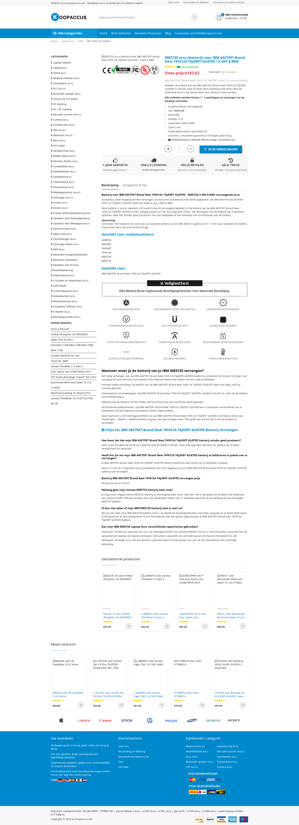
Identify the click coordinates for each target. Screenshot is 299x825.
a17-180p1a (57, 814)
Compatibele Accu (63, 166)
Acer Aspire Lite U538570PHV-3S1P (71, 371)
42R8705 (106, 240)
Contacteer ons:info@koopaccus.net (198, 33)
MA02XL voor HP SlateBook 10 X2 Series (68, 694)
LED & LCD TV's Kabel (65, 99)
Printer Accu (60, 202)
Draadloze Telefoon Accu (67, 306)
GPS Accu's (59, 130)
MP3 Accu (59, 249)
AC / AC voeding (62, 109)
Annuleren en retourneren (133, 756)
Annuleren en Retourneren (228, 2)
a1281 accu (164, 811)
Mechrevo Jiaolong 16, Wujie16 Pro (71, 393)
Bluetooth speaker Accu (67, 93)
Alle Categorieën (70, 33)
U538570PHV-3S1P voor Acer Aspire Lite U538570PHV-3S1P (192, 615)
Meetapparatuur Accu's (66, 192)
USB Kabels (59, 285)
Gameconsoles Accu (64, 228)
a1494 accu (209, 811)
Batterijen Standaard (65, 259)
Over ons (123, 746)
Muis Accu (59, 140)
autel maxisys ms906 (231, 811)
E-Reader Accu (61, 311)
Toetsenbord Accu (63, 182)
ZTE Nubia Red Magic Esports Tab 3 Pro (73, 377)
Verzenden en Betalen (196, 2)
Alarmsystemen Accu (65, 301)
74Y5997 (106, 248)
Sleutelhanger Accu (64, 239)
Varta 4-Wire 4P (60, 329)
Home (103, 33)
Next (157, 54)
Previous (104, 54)
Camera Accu (61, 119)
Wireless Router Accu (65, 161)
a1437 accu (149, 811)
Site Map (123, 767)
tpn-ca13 (179, 811)
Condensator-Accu (64, 124)
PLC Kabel (59, 145)
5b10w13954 (90, 811)
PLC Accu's (59, 88)
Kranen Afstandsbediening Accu (72, 213)
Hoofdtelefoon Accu (64, 171)
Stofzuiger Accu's (63, 197)
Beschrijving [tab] (110, 185)
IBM (80, 41)
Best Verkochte (121, 33)
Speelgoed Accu (62, 176)
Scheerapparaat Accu (65, 291)
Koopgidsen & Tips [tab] (135, 185)
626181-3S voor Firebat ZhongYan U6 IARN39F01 (117, 615)
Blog (168, 33)
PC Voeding (59, 104)
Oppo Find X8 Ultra (62, 339)
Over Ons (173, 2)
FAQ (120, 761)
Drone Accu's (60, 207)
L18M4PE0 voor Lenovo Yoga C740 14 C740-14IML (148, 694)
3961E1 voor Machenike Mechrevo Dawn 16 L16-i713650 (231, 615)
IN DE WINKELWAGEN (223, 149)
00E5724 (106, 256)
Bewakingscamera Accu (66, 316)
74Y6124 (106, 252)
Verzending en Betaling (131, 751)
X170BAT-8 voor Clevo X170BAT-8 (186, 694)
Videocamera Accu (64, 275)
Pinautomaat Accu (63, 187)
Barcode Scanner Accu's (67, 114)
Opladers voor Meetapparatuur (71, 223)
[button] (231, 16)
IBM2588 (179, 110)
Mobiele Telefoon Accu (66, 78)
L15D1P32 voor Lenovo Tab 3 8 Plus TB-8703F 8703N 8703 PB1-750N (108, 694)
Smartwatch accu (63, 83)
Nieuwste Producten (148, 33)
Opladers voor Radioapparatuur (71, 218)
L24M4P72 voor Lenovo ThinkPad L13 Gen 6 (154, 615)
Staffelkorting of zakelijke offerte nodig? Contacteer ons (203, 139)
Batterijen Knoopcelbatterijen (70, 254)
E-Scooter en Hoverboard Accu (70, 280)
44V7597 (106, 244)
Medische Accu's (63, 135)
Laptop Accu (68, 41)
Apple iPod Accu (62, 233)
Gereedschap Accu (64, 150)
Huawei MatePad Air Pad (65, 355)
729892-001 (107, 811)
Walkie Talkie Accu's (64, 156)
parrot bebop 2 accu (128, 811)
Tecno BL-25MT (60, 361)
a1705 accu (193, 811)
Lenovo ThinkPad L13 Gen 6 (67, 366)
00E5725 (106, 260)
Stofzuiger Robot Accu (66, 244)
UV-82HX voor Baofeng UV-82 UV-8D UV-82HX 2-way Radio (230, 694)
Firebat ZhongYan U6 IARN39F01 (69, 334)
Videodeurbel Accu (64, 296)
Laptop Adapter (62, 62)
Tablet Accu (59, 73)
